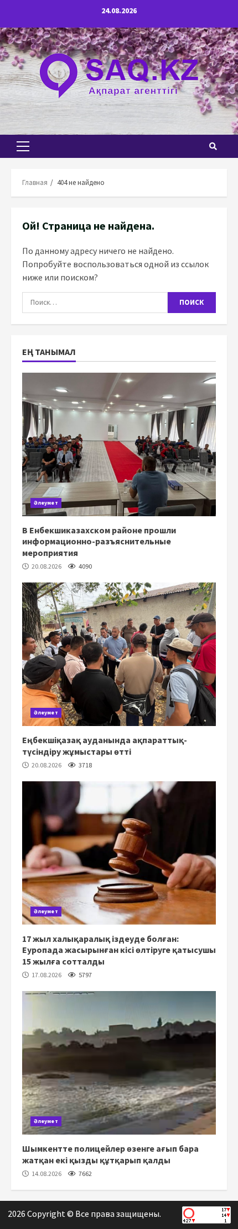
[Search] (213, 146)
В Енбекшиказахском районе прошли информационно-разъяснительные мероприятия (119, 444)
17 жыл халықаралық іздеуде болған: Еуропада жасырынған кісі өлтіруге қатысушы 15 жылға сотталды (119, 853)
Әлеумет (46, 502)
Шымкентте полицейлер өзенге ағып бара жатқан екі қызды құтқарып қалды (119, 1063)
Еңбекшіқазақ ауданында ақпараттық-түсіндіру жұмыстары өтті (119, 654)
